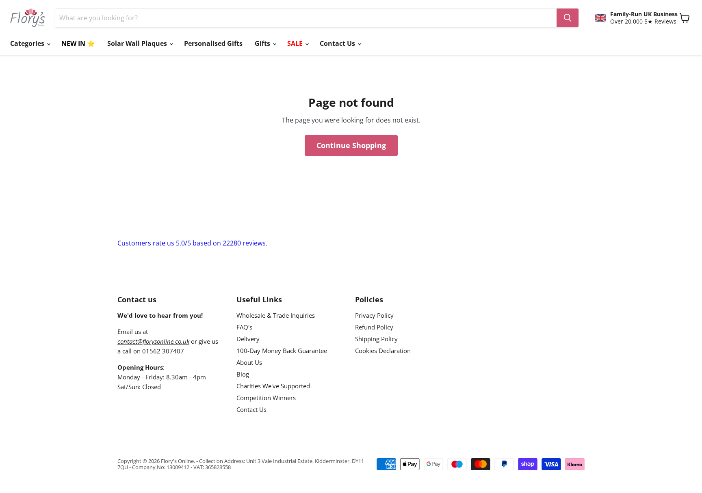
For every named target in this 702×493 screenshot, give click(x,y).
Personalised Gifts (213, 43)
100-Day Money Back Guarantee (281, 351)
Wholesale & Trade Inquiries (275, 315)
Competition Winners (266, 398)
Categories (28, 43)
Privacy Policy (374, 315)
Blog (242, 374)
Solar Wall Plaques (138, 43)
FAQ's (244, 327)
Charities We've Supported (273, 386)
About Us (249, 362)
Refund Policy (374, 327)
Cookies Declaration (383, 351)
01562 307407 (163, 351)
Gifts (263, 43)
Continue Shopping (351, 145)
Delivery (248, 339)
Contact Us (338, 43)
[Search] (567, 18)
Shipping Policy (376, 339)
